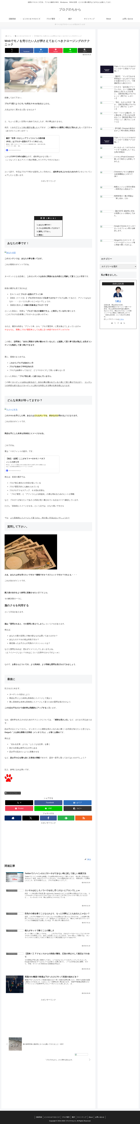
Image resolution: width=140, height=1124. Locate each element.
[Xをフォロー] (30, 818)
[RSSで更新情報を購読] (83, 818)
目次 (43, 218)
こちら (121, 319)
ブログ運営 (66, 1117)
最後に (40, 235)
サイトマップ (81, 1117)
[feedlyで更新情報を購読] (66, 818)
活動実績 (39, 1117)
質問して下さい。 (45, 231)
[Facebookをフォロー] (48, 818)
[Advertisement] (48, 198)
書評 (73, 1117)
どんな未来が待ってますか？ (49, 228)
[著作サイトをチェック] (13, 818)
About (91, 1117)
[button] (85, 50)
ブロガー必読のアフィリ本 (31, 294)
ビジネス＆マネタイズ (13, 793)
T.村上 (118, 301)
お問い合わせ (99, 1117)
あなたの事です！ (45, 225)
